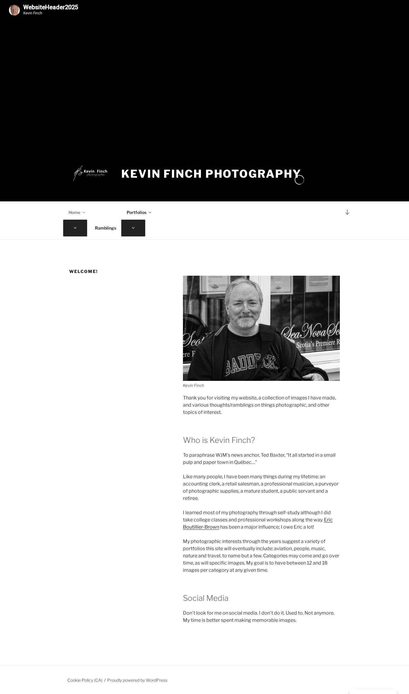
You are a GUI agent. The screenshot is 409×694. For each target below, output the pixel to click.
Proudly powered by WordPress (137, 680)
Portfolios (136, 212)
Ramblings (105, 227)
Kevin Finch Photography (211, 173)
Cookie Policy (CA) (84, 680)
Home (74, 212)
